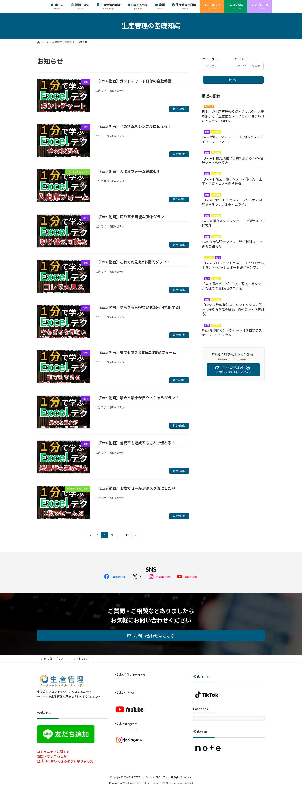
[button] (151, 635)
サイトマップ (81, 658)
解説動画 (216, 132)
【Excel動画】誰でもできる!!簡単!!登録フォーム (136, 352)
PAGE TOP (291, 762)
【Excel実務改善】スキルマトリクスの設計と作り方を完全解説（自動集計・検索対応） (233, 309)
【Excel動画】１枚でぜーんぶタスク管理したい (135, 488)
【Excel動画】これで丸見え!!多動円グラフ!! (132, 262)
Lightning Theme (150, 782)
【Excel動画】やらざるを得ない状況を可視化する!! (138, 307)
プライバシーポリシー (53, 658)
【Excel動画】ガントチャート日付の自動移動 (134, 81)
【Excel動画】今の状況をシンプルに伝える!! (133, 126)
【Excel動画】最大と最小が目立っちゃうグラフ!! (137, 398)
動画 (207, 132)
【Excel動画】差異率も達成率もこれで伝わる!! (135, 443)
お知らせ (209, 106)
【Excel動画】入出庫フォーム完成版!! (127, 171)
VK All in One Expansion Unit (177, 782)
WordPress (128, 782)
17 (127, 535)
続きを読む (179, 108)
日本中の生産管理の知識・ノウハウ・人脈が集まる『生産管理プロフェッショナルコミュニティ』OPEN (233, 115)
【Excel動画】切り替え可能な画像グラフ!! (131, 217)
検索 (233, 79)
